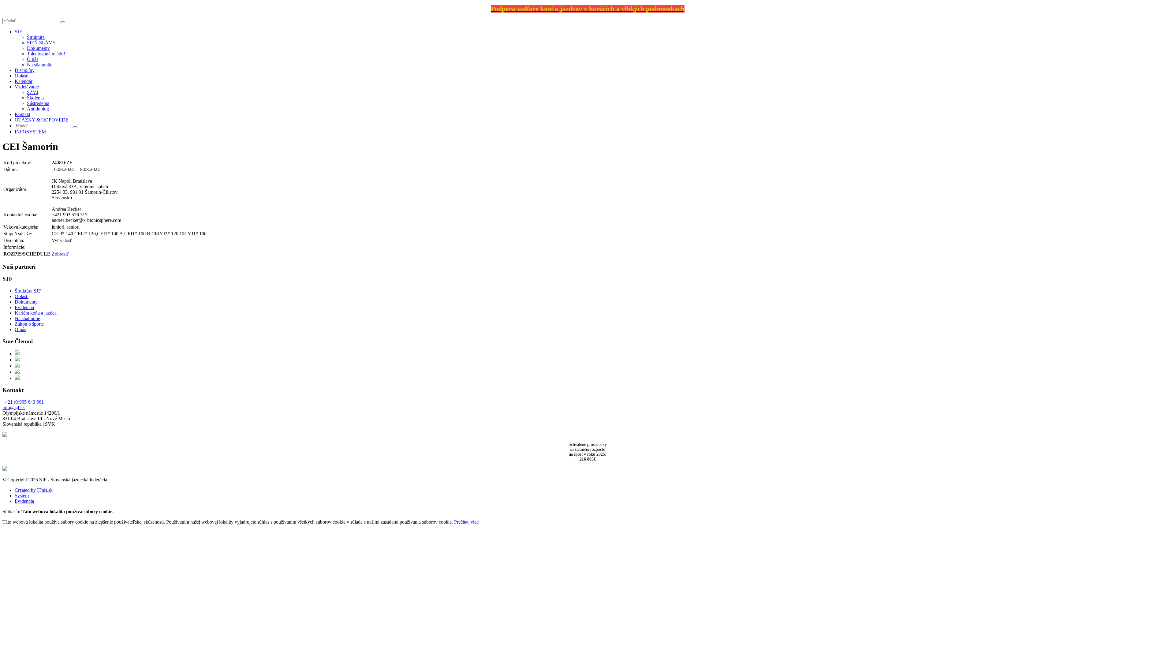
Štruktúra (36, 37)
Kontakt (22, 114)
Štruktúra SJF (28, 290)
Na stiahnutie (39, 64)
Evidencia (24, 307)
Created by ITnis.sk (34, 490)
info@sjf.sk (13, 407)
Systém (22, 495)
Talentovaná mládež (46, 53)
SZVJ (32, 92)
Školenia (35, 97)
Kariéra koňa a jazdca (36, 313)
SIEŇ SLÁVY (41, 42)
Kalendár (23, 81)
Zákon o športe (29, 324)
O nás (32, 59)
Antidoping (38, 108)
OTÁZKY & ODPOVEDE (42, 119)
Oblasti (21, 75)
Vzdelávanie (27, 86)
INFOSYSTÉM (30, 131)
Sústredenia (38, 103)
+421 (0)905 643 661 (23, 402)
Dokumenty (38, 48)
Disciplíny (25, 70)
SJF (18, 31)
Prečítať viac (466, 522)
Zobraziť (60, 253)
